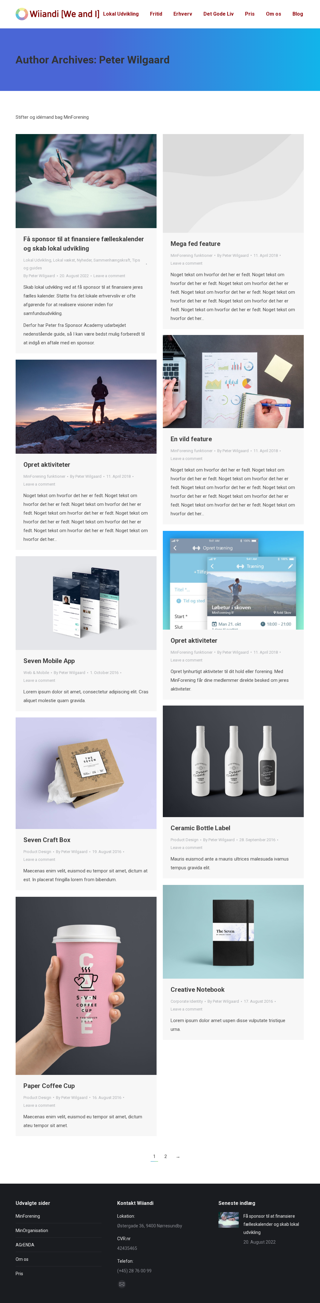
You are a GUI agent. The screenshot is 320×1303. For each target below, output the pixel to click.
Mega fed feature (195, 243)
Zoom (225, 381)
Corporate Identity (187, 1001)
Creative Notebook (198, 989)
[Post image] (228, 1220)
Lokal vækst (64, 260)
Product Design (184, 839)
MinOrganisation (32, 1230)
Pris (19, 1273)
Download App (69, 603)
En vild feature (191, 439)
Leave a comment (109, 275)
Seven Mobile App (49, 661)
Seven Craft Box (46, 840)
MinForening (28, 1216)
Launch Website (69, 773)
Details (233, 183)
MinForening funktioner (191, 255)
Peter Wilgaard (134, 59)
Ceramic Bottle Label (200, 828)
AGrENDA (25, 1244)
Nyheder (84, 260)
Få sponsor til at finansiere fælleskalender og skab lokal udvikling (271, 1224)
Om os (22, 1259)
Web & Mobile (36, 672)
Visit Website (216, 761)
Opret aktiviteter (46, 464)
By (39, 275)
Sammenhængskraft (111, 260)
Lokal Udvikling (37, 260)
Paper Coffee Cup (49, 1086)
